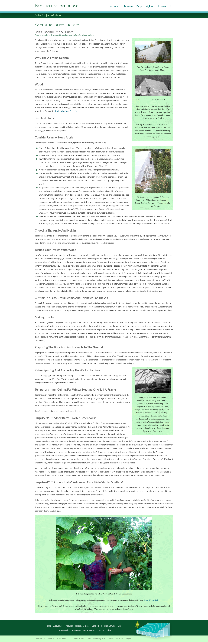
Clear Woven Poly (151, 600)
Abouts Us (57, 626)
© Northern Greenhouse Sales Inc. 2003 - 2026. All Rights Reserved (60, 639)
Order (120, 626)
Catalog (95, 626)
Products (114, 6)
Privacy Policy (89, 630)
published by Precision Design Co (120, 639)
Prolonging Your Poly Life (66, 111)
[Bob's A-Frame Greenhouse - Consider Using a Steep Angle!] (153, 171)
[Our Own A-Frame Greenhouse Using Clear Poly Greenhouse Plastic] (153, 52)
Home (48, 626)
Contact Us (76, 630)
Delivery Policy (104, 630)
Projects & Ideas (82, 626)
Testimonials (63, 630)
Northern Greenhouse (56, 5)
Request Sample (108, 626)
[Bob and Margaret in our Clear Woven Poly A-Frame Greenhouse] (104, 553)
